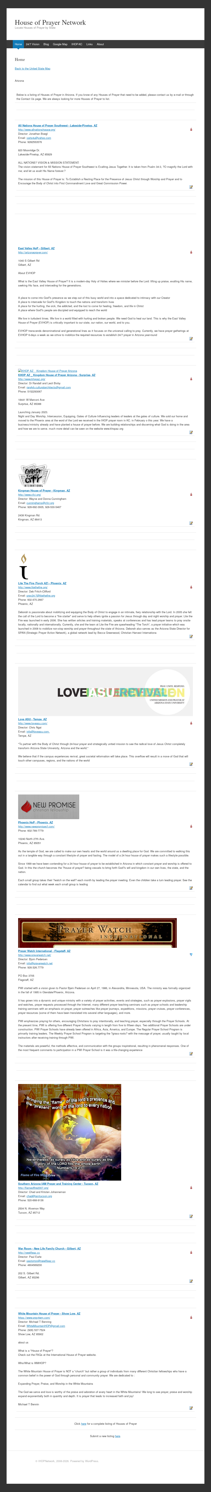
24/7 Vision (32, 44)
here (83, 1424)
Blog (46, 44)
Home (18, 44)
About (100, 44)
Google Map (60, 44)
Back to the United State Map (32, 68)
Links (89, 44)
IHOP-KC (77, 44)
